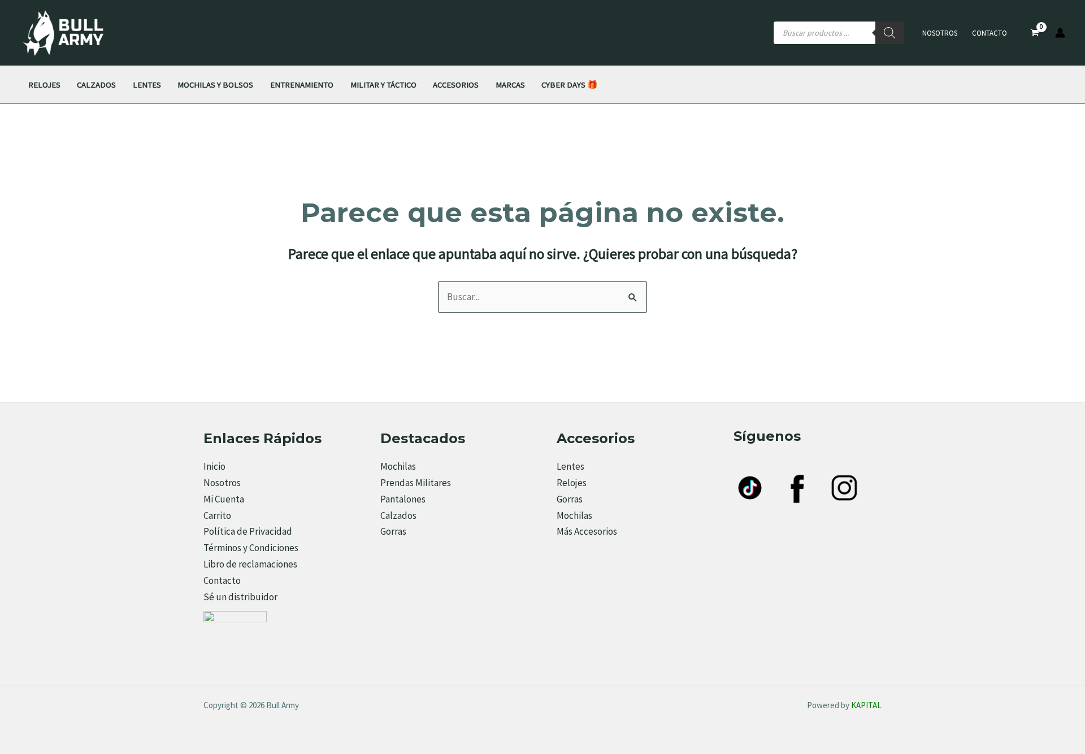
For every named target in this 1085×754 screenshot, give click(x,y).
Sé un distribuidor (240, 597)
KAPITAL (866, 705)
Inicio (214, 466)
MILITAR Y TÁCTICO (383, 84)
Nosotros (939, 33)
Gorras (393, 531)
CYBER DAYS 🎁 (569, 84)
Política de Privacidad (247, 531)
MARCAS (510, 84)
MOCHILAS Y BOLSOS (215, 84)
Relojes (572, 482)
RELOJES (44, 84)
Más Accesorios (587, 531)
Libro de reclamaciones (250, 564)
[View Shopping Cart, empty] (1035, 33)
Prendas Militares (415, 482)
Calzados (398, 515)
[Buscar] (889, 32)
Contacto (989, 33)
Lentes (570, 466)
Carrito (217, 515)
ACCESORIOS (456, 84)
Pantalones (403, 499)
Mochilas (398, 466)
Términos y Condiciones (250, 547)
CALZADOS (96, 84)
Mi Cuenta (223, 499)
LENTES (147, 84)
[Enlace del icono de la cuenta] (1060, 33)
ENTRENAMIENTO (301, 84)
